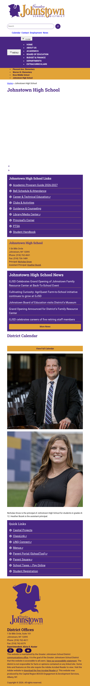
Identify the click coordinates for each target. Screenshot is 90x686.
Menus (17, 547)
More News (45, 326)
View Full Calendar (45, 348)
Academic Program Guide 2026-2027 (35, 185)
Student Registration (25, 571)
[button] (45, 166)
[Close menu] (26, 39)
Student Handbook (24, 231)
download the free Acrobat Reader (40, 670)
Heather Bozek (34, 265)
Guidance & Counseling (27, 208)
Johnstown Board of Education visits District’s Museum (42, 302)
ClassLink (19, 536)
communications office (17, 657)
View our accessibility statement (62, 661)
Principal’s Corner (23, 220)
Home (30, 44)
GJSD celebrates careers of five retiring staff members (42, 319)
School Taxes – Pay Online (29, 565)
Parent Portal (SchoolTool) (29, 553)
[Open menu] (14, 52)
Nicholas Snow (25, 261)
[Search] (57, 26)
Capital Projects (22, 530)
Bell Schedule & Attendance (29, 190)
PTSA (16, 226)
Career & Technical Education (31, 196)
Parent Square (21, 559)
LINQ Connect (21, 541)
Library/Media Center (26, 214)
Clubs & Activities (23, 202)
